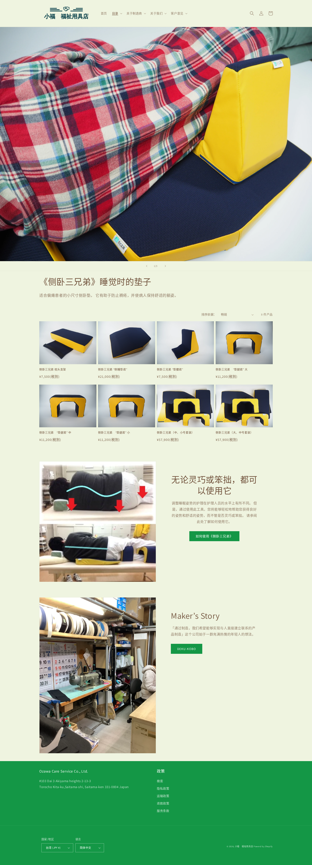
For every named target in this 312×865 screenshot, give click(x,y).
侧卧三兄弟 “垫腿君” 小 (114, 432)
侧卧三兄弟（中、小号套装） (175, 432)
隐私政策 (163, 788)
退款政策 (163, 803)
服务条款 (163, 811)
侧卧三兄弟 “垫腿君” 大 (232, 369)
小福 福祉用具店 (244, 846)
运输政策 (163, 796)
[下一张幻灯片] (165, 266)
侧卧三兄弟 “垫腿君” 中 (55, 432)
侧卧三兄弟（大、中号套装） (234, 432)
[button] (117, 13)
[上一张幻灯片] (146, 266)
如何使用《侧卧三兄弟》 (214, 536)
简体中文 (85, 847)
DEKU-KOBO (186, 649)
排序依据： (209, 314)
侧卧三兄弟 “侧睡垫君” (112, 369)
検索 (160, 781)
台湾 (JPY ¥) (53, 847)
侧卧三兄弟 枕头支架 (52, 369)
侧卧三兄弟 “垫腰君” (170, 369)
